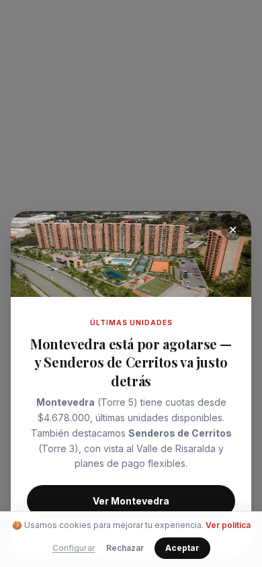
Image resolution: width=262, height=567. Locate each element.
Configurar (73, 548)
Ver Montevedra (131, 501)
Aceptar (182, 548)
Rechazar (125, 548)
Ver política (228, 525)
